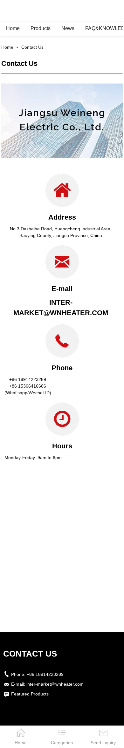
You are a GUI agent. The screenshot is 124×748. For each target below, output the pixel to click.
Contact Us (32, 47)
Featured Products (30, 693)
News (67, 28)
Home (13, 28)
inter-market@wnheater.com (55, 684)
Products (41, 28)
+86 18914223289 (45, 674)
